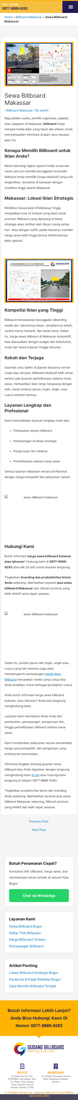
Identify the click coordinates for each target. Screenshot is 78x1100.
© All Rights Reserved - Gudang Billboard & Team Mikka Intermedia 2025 (39, 1094)
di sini (35, 775)
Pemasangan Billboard (26, 946)
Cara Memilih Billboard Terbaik (32, 986)
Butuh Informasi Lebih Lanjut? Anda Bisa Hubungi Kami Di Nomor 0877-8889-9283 (39, 1018)
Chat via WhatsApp (39, 895)
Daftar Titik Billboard (25, 933)
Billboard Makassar (29, 17)
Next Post (39, 830)
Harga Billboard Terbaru (27, 939)
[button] (70, 7)
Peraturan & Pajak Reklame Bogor (35, 979)
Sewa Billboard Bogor (25, 926)
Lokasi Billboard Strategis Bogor (33, 973)
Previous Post (39, 821)
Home (8, 17)
